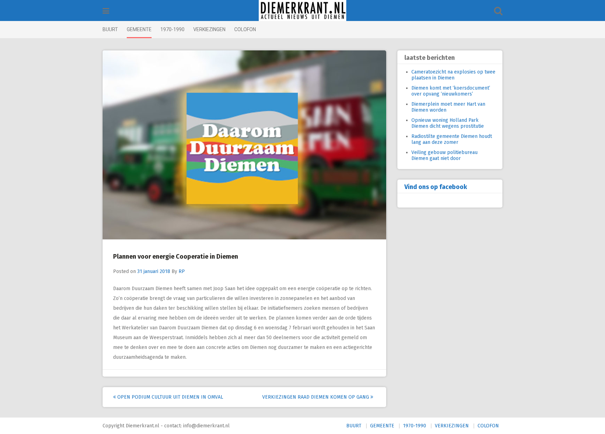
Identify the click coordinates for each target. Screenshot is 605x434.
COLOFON (245, 29)
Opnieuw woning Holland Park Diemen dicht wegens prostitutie (447, 123)
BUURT (110, 29)
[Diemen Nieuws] (302, 10)
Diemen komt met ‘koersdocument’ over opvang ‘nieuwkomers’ (450, 91)
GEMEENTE (139, 29)
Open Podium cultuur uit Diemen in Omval (169, 397)
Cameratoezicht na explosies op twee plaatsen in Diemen (453, 75)
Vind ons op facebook (435, 187)
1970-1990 (172, 29)
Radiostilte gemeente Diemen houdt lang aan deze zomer (451, 139)
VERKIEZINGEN (209, 29)
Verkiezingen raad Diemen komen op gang (316, 397)
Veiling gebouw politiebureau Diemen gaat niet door (444, 155)
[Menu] (106, 11)
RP (182, 271)
